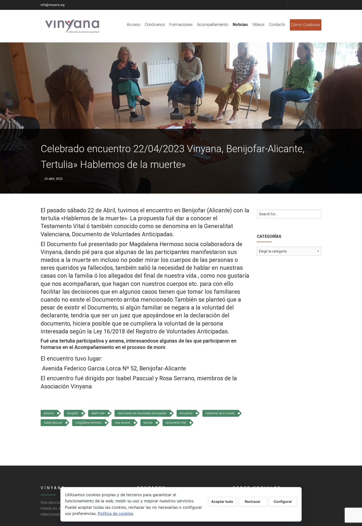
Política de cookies (115, 513)
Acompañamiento (212, 24)
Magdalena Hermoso (88, 422)
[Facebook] (294, 5)
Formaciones (181, 24)
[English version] (319, 5)
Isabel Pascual (53, 422)
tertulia (148, 422)
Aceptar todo (222, 501)
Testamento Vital (176, 422)
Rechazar (253, 501)
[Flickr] (307, 5)
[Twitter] (300, 5)
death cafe (97, 413)
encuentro (186, 413)
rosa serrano (122, 422)
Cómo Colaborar (305, 24)
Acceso (133, 24)
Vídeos (258, 24)
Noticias (240, 24)
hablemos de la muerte (220, 413)
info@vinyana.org (53, 5)
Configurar (283, 501)
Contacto (277, 24)
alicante (49, 413)
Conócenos (155, 24)
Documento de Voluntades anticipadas (142, 413)
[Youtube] (313, 5)
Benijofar (72, 413)
